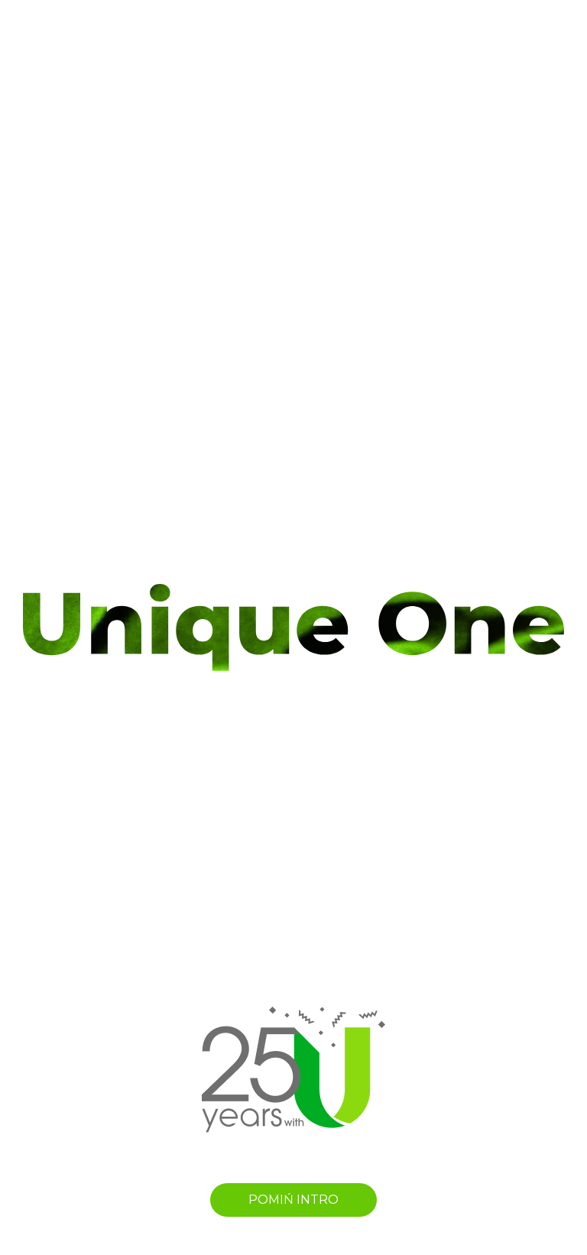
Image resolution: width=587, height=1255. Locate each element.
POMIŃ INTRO (293, 1199)
